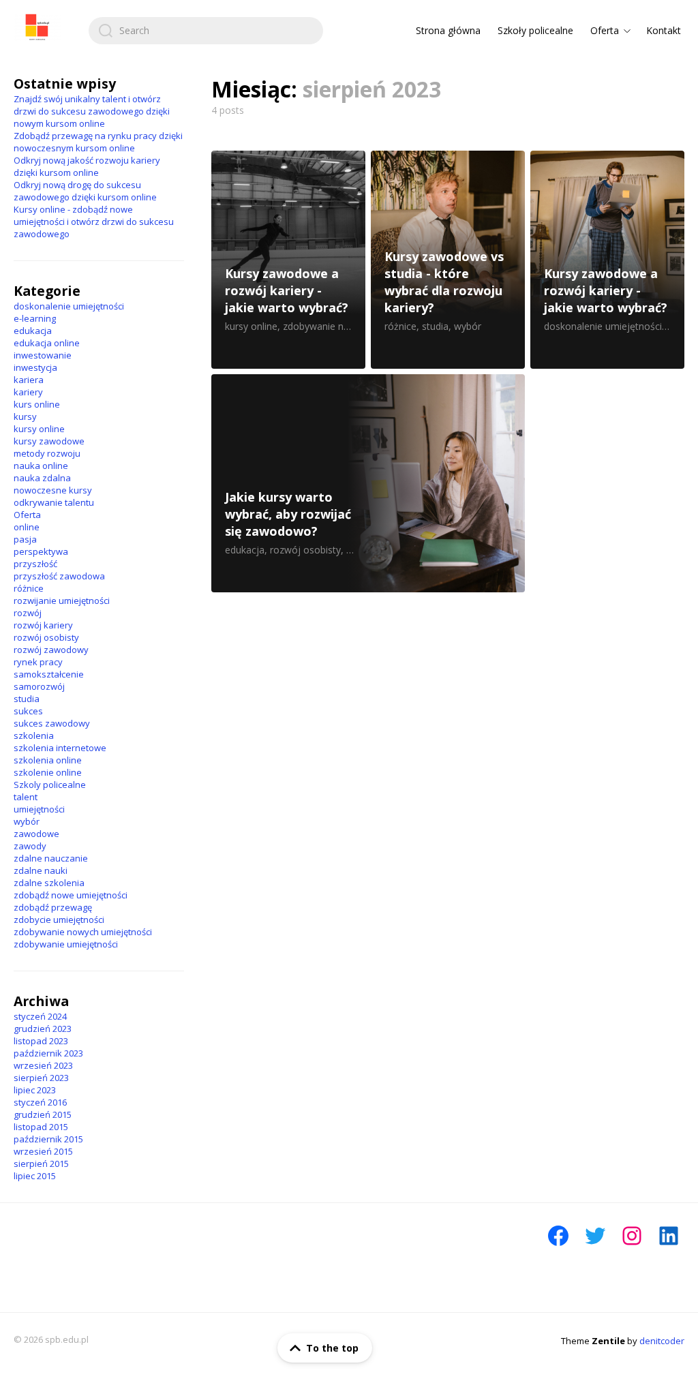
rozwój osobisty (46, 637)
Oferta (604, 30)
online (27, 527)
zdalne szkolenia (49, 883)
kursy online (39, 429)
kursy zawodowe (49, 441)
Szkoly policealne (50, 784)
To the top (332, 1347)
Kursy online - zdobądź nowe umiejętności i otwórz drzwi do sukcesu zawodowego (94, 221)
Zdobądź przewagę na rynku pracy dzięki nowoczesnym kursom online (98, 142)
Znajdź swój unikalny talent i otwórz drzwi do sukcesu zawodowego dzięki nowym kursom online (92, 111)
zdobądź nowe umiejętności (70, 895)
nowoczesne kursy (53, 490)
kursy (25, 416)
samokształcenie (49, 674)
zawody (30, 846)
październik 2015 (48, 1139)
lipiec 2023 (35, 1090)
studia (27, 699)
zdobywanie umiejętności (66, 944)
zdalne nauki (40, 870)
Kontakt (663, 30)
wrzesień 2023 (43, 1065)
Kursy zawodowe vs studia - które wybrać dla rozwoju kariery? (448, 260)
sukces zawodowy (52, 723)
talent (25, 797)
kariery (28, 392)
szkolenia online (48, 760)
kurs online (37, 404)
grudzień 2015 (43, 1114)
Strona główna (448, 30)
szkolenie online (48, 772)
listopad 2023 (41, 1041)
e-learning (35, 318)
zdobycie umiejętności (59, 919)
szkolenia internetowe (60, 748)
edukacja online (47, 343)
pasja (25, 539)
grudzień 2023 (43, 1028)
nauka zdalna (42, 478)
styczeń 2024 (40, 1016)
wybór (27, 821)
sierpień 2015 (41, 1163)
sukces (28, 711)
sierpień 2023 (41, 1078)
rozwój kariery (43, 625)
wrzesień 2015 (43, 1151)
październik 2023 (48, 1053)
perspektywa (41, 551)
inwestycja (35, 367)
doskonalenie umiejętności (69, 306)
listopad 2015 (41, 1127)
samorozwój (39, 686)
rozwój (28, 613)
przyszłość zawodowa (59, 576)
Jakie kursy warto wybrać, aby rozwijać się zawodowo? (368, 483)
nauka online (41, 465)
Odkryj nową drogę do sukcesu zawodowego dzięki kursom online (85, 191)
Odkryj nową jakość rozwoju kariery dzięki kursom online (87, 166)
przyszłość (35, 564)
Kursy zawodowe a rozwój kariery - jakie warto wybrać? (288, 260)
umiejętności (39, 809)
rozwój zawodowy (51, 649)
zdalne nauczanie (51, 858)
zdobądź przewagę (53, 907)
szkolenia (34, 735)
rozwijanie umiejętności (62, 600)
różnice (29, 588)
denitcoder (661, 1341)
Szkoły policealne (535, 30)
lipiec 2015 (35, 1176)
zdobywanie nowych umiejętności (83, 932)
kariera (29, 380)
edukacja (33, 330)
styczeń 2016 (40, 1102)
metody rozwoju (47, 453)
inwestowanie (43, 355)
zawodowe (36, 833)
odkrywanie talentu (54, 502)
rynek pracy (38, 662)
